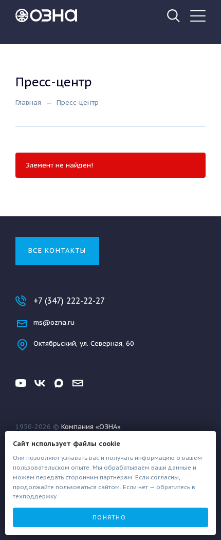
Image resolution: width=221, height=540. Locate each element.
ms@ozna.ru (54, 322)
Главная (28, 102)
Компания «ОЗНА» (91, 426)
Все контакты (57, 250)
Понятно (109, 517)
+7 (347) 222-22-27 (69, 300)
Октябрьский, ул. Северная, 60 (83, 343)
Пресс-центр (78, 102)
